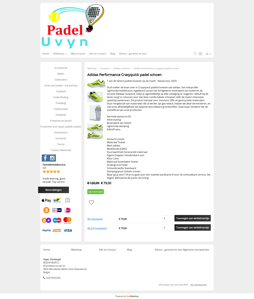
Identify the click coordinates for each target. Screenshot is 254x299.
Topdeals (61, 91)
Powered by (127, 296)
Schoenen (60, 138)
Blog (112, 53)
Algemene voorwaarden (196, 249)
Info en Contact (97, 53)
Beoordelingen (53, 190)
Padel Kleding (60, 97)
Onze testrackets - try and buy (60, 85)
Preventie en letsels (61, 120)
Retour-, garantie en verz (133, 53)
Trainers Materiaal (61, 150)
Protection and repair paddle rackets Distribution (60, 129)
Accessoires (60, 67)
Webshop (58, 53)
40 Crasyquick (95, 219)
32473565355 (53, 277)
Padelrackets (61, 109)
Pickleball (61, 114)
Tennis (61, 144)
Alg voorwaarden (198, 284)
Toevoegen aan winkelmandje (192, 218)
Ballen (60, 73)
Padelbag (61, 103)
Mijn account (78, 53)
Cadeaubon (61, 79)
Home (45, 53)
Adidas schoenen (121, 68)
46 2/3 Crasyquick (97, 228)
